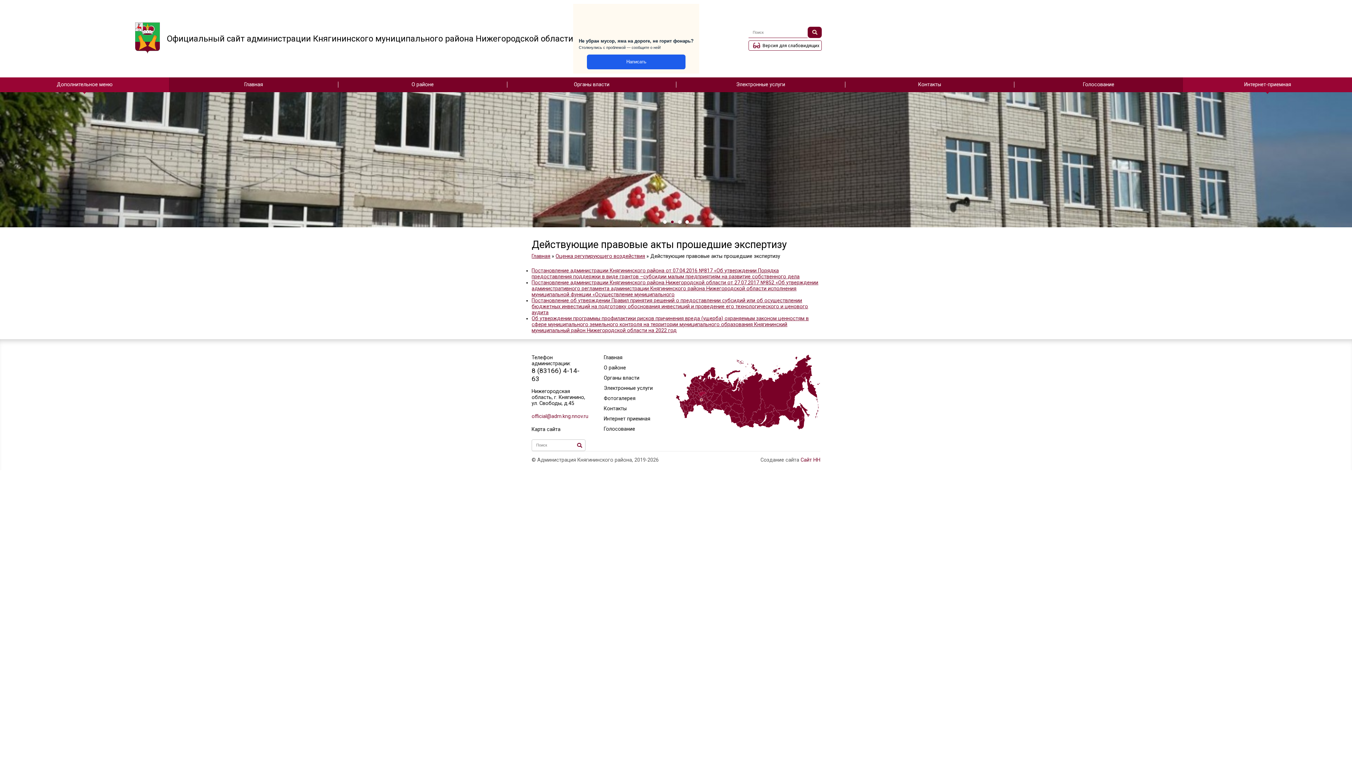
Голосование (1098, 85)
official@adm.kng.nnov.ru (559, 416)
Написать (636, 61)
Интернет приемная (627, 419)
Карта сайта (546, 429)
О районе (423, 85)
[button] (665, 222)
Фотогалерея (620, 398)
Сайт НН (810, 460)
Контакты (929, 85)
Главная (253, 85)
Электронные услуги (760, 85)
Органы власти (591, 85)
